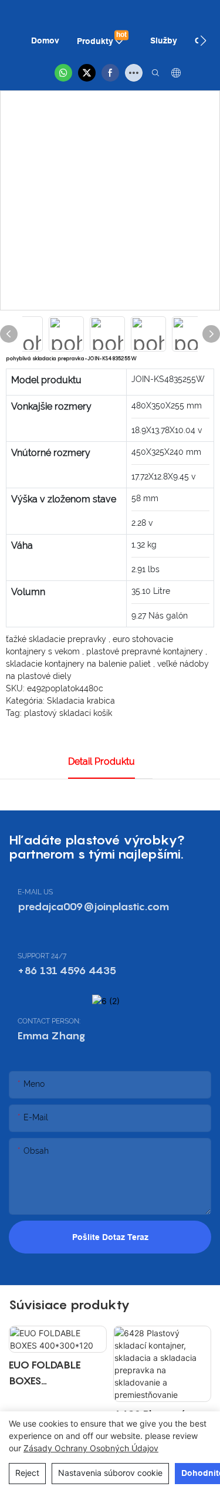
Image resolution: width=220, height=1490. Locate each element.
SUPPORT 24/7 (42, 956)
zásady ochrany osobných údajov (90, 1448)
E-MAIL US (35, 892)
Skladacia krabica (81, 700)
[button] (203, 40)
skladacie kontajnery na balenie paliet (79, 663)
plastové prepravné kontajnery (145, 651)
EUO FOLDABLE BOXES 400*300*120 (45, 1373)
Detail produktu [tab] (101, 761)
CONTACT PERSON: (49, 1021)
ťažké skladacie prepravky (57, 639)
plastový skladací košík (68, 713)
